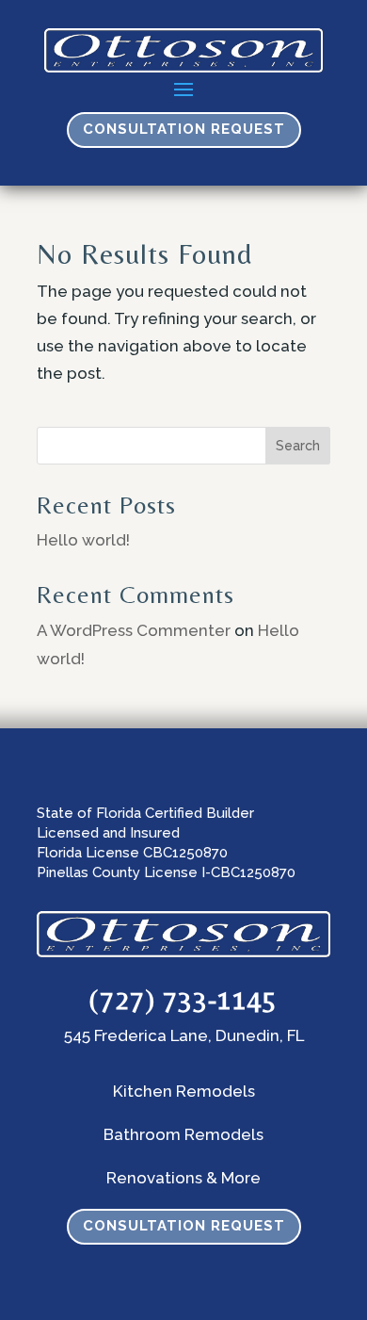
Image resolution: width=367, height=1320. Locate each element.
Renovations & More (183, 1177)
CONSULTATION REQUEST (184, 129)
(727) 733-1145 (183, 999)
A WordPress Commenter (134, 630)
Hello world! (83, 539)
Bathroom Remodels (183, 1134)
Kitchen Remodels (184, 1091)
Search (298, 445)
